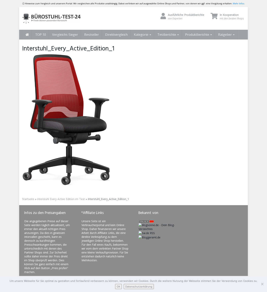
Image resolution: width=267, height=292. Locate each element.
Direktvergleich (116, 34)
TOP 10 (40, 34)
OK (118, 286)
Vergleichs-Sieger (65, 34)
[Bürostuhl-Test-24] (57, 18)
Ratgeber (225, 34)
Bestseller (91, 34)
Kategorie (141, 34)
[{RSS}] (147, 233)
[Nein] (262, 284)
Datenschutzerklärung (138, 286)
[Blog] (149, 237)
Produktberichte (197, 34)
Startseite (28, 199)
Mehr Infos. (239, 3)
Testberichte (167, 34)
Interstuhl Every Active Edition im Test (61, 199)
